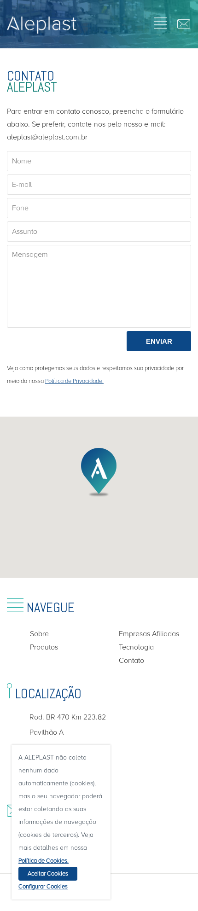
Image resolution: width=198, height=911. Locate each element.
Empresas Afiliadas (149, 633)
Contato (131, 660)
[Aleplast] (42, 31)
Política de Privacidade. (74, 381)
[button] (98, 472)
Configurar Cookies (43, 886)
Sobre (39, 633)
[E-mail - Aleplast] (182, 25)
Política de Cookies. (43, 861)
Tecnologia (136, 647)
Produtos (44, 647)
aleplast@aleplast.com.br (47, 137)
